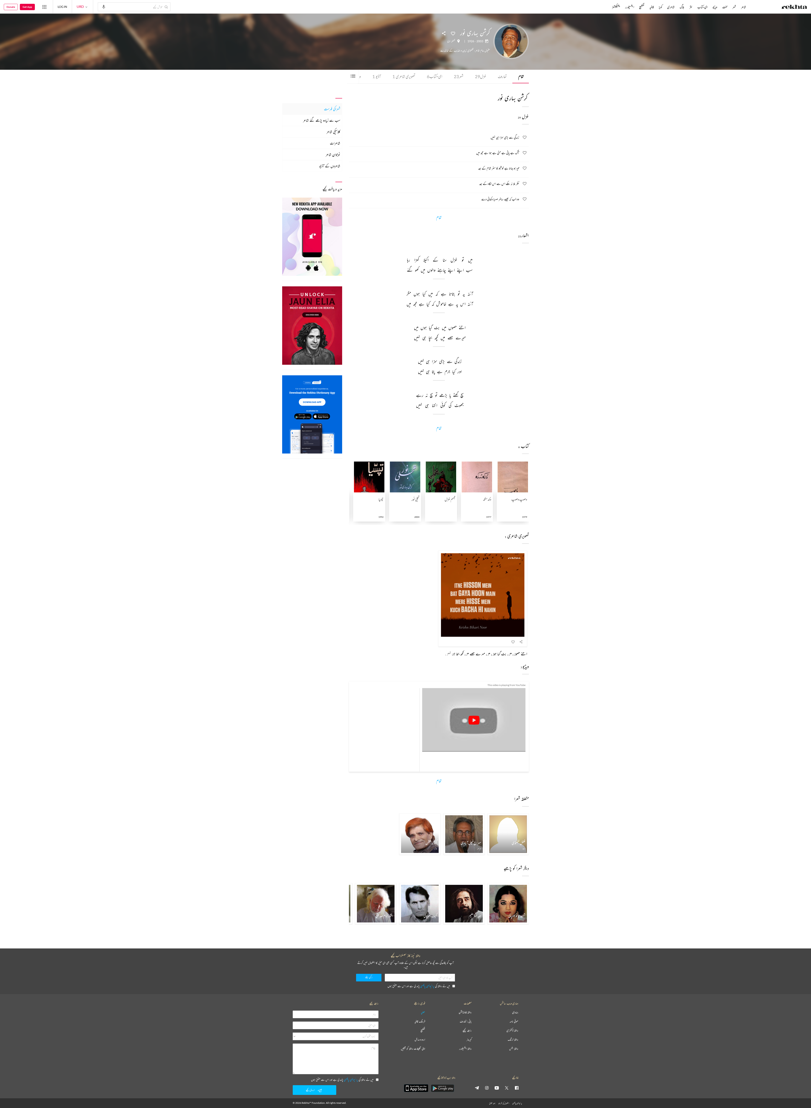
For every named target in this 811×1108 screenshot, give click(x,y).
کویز (660, 7)
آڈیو (376, 76)
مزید (605, 7)
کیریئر (469, 1039)
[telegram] (477, 1087)
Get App (27, 6)
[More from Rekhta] (44, 7)
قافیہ (651, 7)
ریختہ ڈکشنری (512, 1030)
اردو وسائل (420, 1039)
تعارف (502, 76)
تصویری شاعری (403, 76)
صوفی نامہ (514, 1021)
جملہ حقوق (492, 1103)
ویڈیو (715, 7)
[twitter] (506, 1087)
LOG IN (62, 6)
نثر (690, 7)
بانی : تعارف (466, 1021)
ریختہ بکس (513, 1049)
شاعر (743, 7)
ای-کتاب (434, 76)
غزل (480, 76)
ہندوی (515, 1012)
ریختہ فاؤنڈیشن (465, 1012)
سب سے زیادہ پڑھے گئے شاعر (321, 120)
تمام (521, 76)
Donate (11, 6)
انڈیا (448, 41)
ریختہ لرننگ (513, 1039)
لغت (724, 7)
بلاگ (682, 7)
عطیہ (423, 1012)
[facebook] (516, 1087)
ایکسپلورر (629, 7)
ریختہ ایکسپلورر (465, 1049)
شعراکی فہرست (332, 108)
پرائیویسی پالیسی (427, 986)
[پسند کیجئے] (453, 33)
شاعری (671, 7)
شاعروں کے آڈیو (329, 165)
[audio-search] (104, 6)
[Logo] (794, 7)
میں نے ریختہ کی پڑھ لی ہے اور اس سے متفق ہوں (419, 986)
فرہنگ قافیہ (420, 1021)
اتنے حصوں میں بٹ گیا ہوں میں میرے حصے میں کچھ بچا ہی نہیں (486, 654)
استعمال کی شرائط (503, 1103)
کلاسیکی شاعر (333, 131)
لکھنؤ (453, 41)
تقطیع (641, 7)
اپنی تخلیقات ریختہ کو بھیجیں (413, 1049)
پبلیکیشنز (616, 7)
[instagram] (486, 1087)
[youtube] (496, 1087)
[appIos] (416, 1088)
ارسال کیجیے (310, 1090)
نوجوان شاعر (333, 154)
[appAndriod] (442, 1088)
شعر (458, 76)
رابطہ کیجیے (467, 1030)
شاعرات (335, 143)
